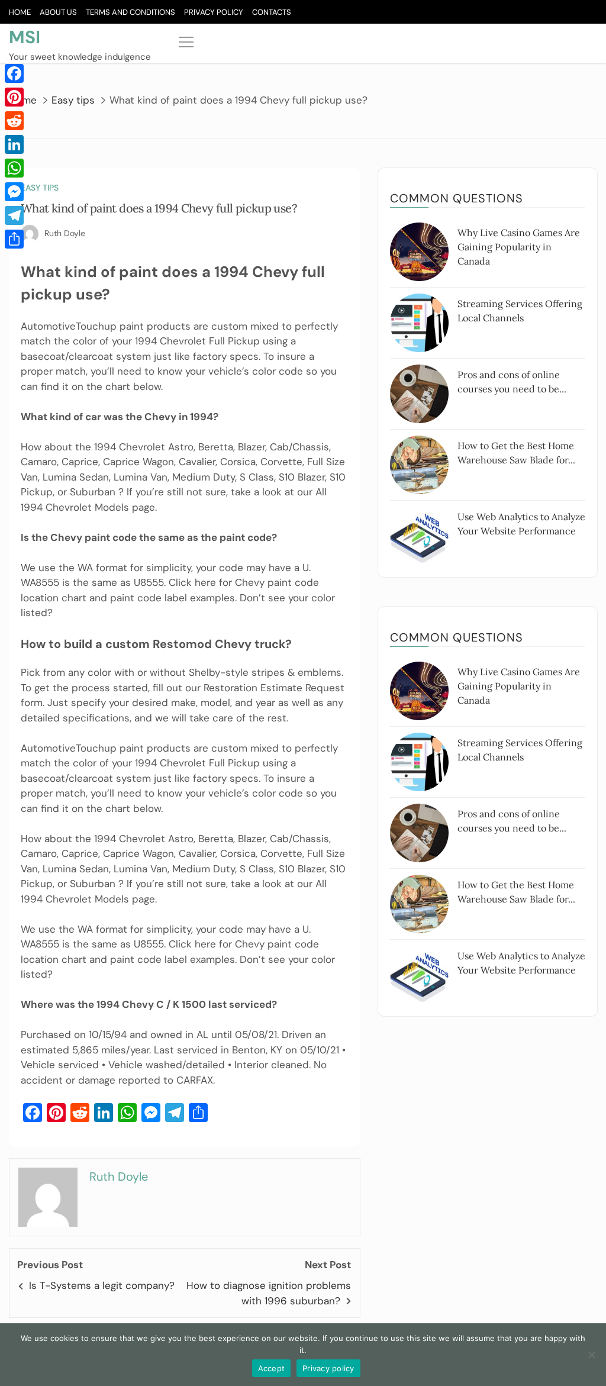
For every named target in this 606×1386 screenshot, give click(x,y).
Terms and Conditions (130, 12)
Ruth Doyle (64, 233)
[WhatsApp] (14, 168)
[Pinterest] (14, 97)
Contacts (271, 12)
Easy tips (40, 187)
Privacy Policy (213, 12)
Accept (271, 1368)
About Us (58, 12)
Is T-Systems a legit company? (102, 1285)
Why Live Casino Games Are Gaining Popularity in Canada (518, 247)
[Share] (14, 239)
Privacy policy (328, 1368)
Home (20, 12)
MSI (24, 37)
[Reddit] (14, 121)
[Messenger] (14, 192)
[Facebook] (14, 73)
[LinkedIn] (14, 144)
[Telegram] (14, 215)
